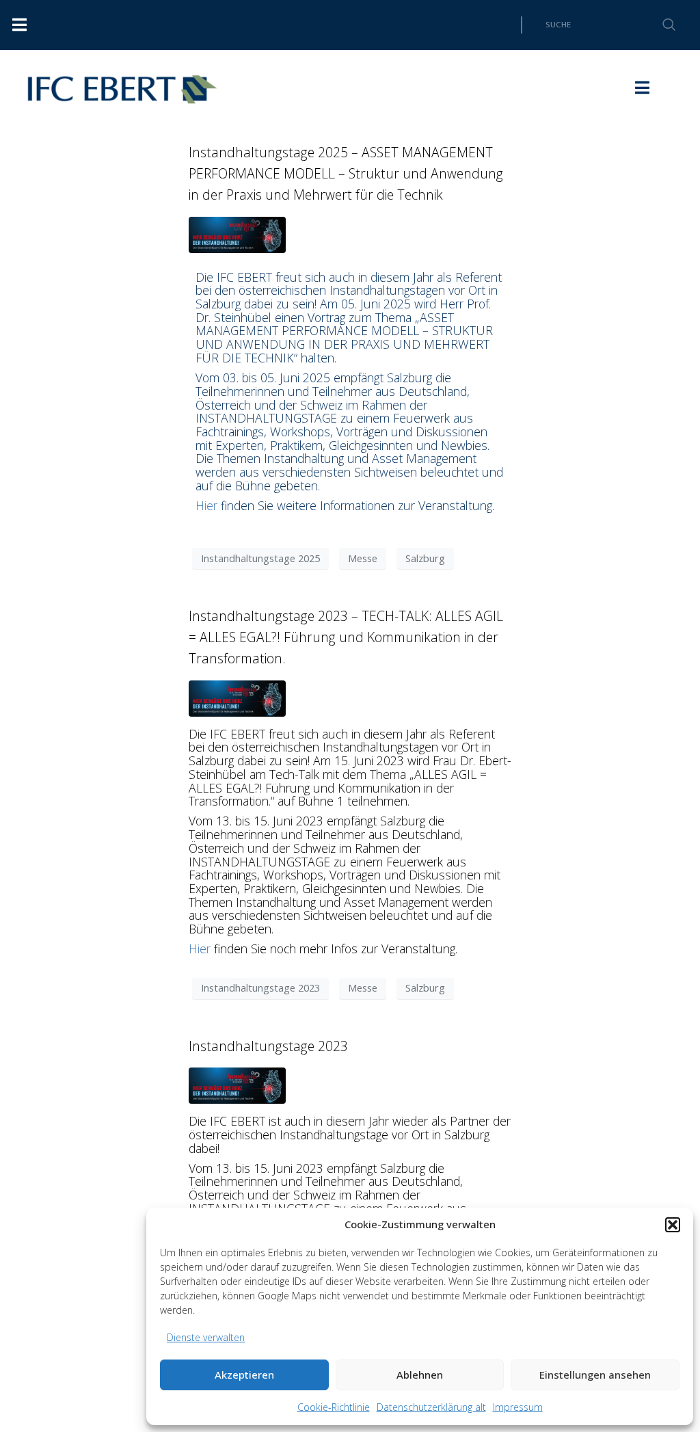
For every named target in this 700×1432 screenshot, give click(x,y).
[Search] (661, 25)
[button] (672, 1225)
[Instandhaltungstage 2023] (237, 1084)
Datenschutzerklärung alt (431, 1407)
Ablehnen (419, 1374)
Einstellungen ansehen (595, 1374)
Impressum (518, 1407)
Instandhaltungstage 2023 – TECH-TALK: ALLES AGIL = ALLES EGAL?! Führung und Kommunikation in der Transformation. (346, 637)
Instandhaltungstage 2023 (260, 987)
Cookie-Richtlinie (333, 1407)
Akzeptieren (244, 1374)
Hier (206, 505)
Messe (362, 558)
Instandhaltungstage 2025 (260, 558)
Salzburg (425, 558)
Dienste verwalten (206, 1337)
